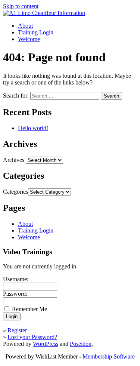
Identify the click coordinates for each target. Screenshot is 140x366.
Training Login (35, 32)
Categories (15, 191)
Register (17, 330)
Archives (13, 160)
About (25, 25)
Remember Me (29, 309)
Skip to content (20, 6)
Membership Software (109, 356)
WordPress (45, 344)
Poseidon (80, 344)
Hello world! (33, 128)
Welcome (29, 39)
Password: (15, 293)
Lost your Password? (32, 337)
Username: (15, 279)
